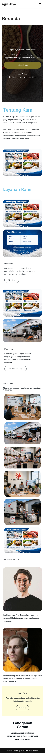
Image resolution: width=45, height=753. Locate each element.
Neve (9, 750)
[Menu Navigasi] (40, 4)
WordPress (33, 750)
